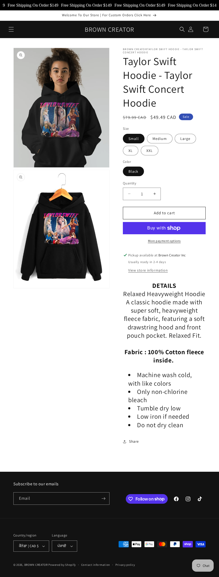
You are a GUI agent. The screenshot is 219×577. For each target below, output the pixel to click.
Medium (159, 138)
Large (185, 138)
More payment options (164, 241)
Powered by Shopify (62, 565)
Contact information (95, 565)
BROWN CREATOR (36, 565)
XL (130, 150)
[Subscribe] (103, 498)
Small (133, 138)
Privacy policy (125, 565)
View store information (148, 270)
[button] (11, 29)
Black (133, 171)
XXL (149, 150)
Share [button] (134, 441)
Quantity (129, 183)
